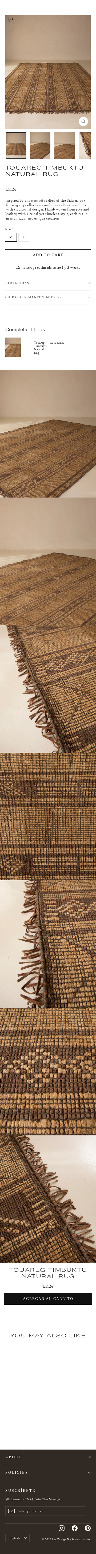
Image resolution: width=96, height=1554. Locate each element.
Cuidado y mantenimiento (33, 297)
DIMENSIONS (17, 283)
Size (9, 229)
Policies (16, 1472)
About (13, 1457)
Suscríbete (20, 1490)
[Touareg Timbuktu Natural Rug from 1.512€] (19, 347)
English (14, 1538)
